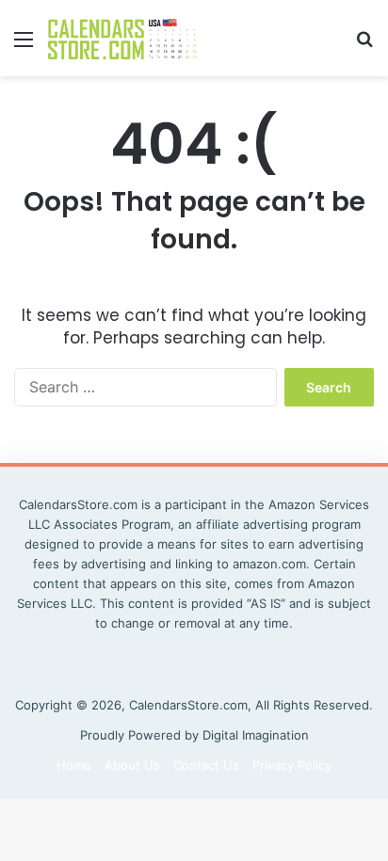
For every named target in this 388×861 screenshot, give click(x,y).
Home (74, 765)
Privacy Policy (291, 765)
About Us (132, 765)
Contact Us (206, 765)
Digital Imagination (255, 734)
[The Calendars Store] (122, 38)
